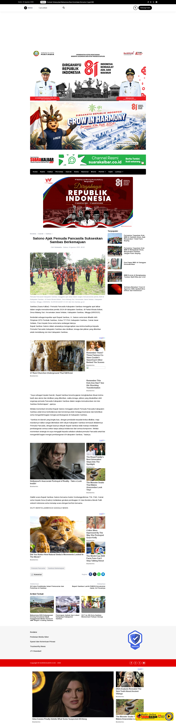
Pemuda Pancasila (38, 568)
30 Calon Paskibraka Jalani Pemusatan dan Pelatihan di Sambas (47, 587)
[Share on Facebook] (90, 574)
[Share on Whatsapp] (99, 574)
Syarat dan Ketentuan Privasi (42, 642)
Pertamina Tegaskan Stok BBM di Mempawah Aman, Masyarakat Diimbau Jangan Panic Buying (134, 250)
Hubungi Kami (145, 8)
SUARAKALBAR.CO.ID (47, 663)
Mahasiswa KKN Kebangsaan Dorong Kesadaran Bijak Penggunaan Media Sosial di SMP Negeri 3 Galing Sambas (41, 617)
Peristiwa (59, 172)
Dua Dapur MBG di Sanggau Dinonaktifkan (135, 263)
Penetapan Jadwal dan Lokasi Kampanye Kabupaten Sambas (67, 617)
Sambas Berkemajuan (56, 568)
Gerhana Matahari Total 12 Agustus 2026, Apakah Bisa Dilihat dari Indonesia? (134, 288)
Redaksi (33, 632)
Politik (101, 172)
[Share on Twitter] (95, 574)
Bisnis (93, 172)
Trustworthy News (37, 646)
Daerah (69, 172)
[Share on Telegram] (103, 574)
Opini (110, 172)
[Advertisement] (88, 29)
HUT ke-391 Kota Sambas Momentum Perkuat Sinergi (92, 616)
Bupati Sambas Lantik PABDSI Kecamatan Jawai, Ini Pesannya (88, 587)
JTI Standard (35, 651)
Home (35, 172)
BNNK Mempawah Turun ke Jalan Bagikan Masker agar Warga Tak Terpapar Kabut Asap (76, 2)
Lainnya (118, 172)
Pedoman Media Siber (39, 637)
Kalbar (50, 172)
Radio (42, 172)
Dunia (76, 172)
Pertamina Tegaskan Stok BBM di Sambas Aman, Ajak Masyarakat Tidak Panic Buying (134, 238)
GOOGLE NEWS (61, 508)
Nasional (84, 172)
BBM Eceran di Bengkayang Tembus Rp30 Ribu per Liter (135, 276)
